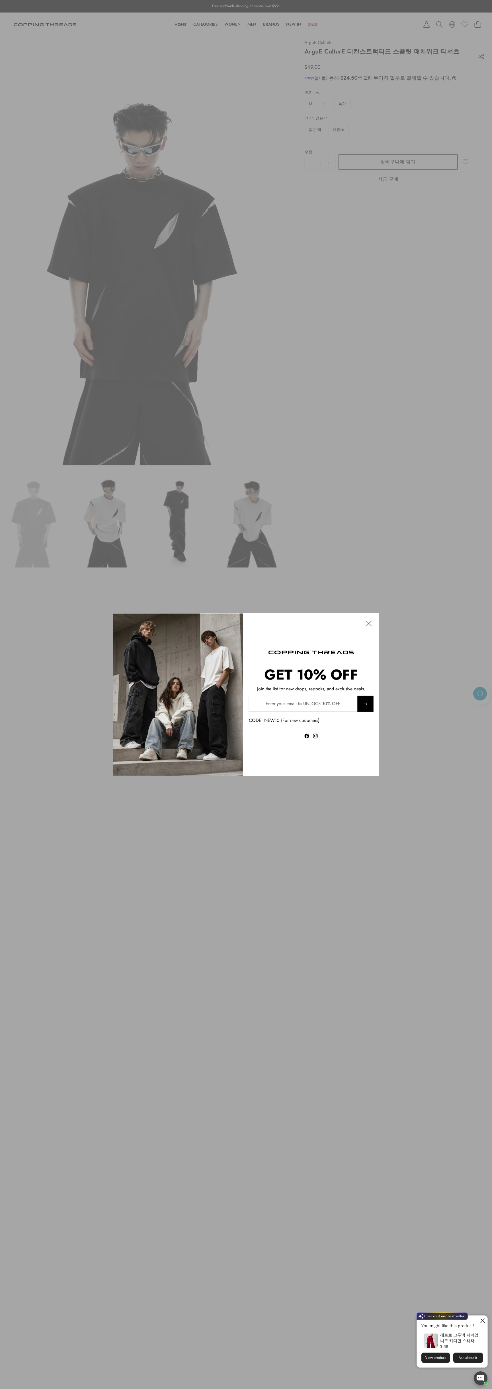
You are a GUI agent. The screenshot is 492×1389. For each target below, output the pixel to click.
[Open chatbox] (480, 1378)
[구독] (365, 704)
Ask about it (468, 1357)
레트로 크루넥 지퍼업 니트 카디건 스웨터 (459, 1337)
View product (435, 1357)
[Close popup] (482, 1320)
